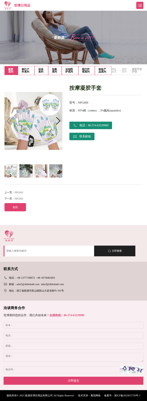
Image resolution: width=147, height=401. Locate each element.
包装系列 (54, 70)
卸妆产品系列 (102, 70)
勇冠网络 (96, 395)
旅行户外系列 (25, 70)
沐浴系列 (40, 70)
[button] (58, 121)
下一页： (13, 198)
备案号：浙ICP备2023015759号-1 (122, 395)
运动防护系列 (69, 70)
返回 (15, 207)
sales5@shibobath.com (27, 284)
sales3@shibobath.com (52, 284)
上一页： (13, 192)
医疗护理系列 (86, 70)
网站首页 (114, 70)
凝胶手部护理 (137, 70)
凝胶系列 (10, 70)
